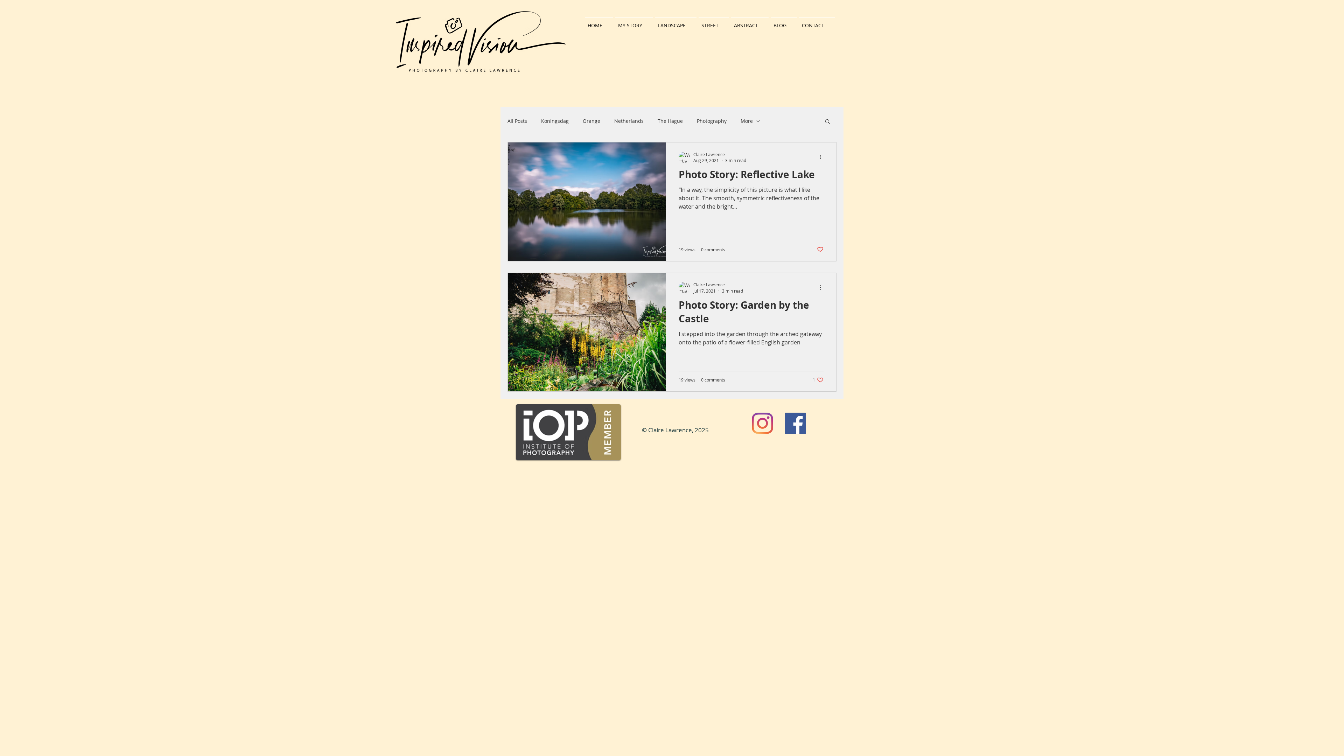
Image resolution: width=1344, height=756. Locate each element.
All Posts (517, 121)
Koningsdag (555, 121)
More (747, 121)
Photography (712, 121)
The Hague (670, 121)
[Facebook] (795, 423)
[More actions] (822, 157)
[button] (827, 122)
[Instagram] (762, 423)
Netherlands (629, 121)
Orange (591, 121)
